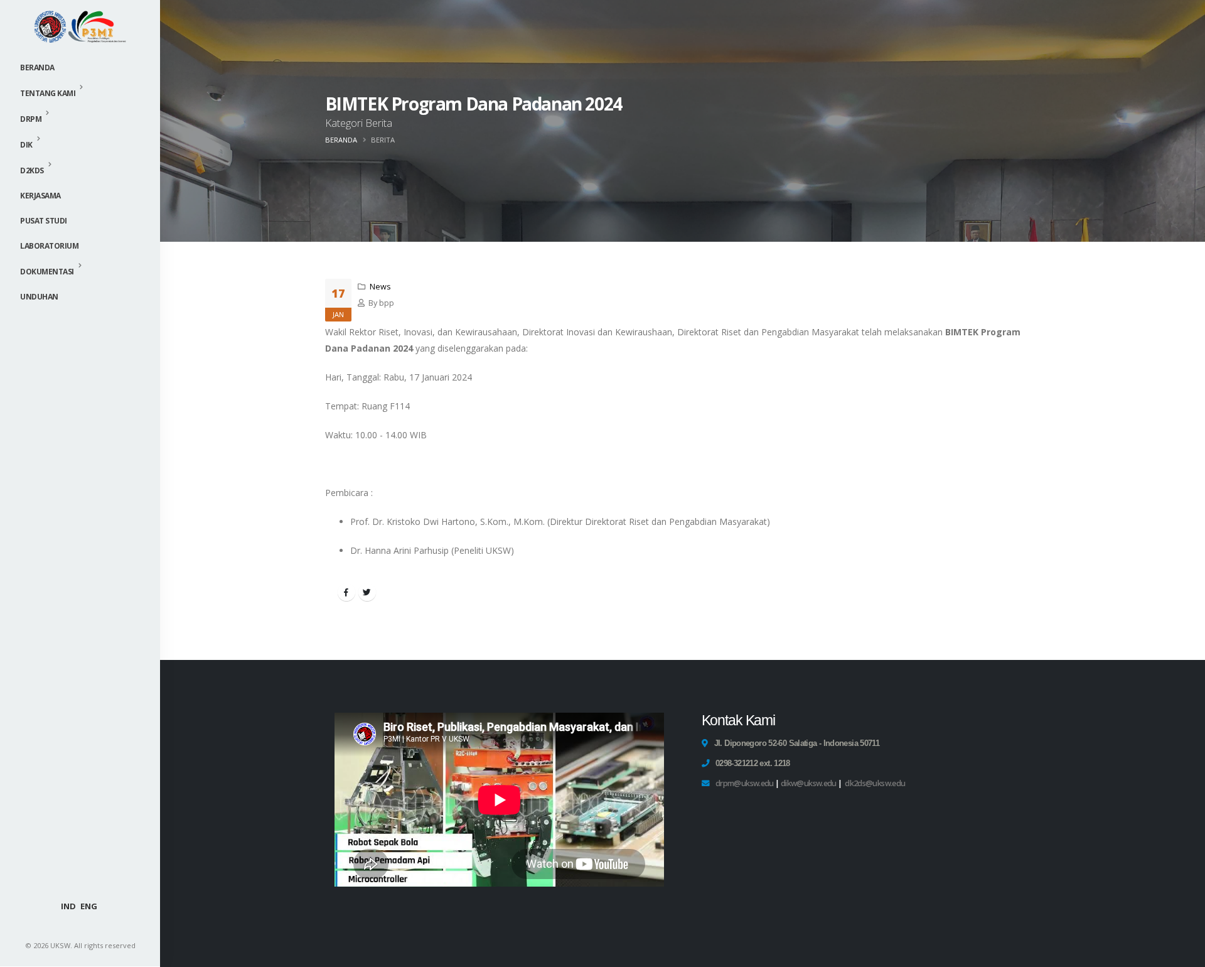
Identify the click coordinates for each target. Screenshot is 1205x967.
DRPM (30, 119)
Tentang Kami (47, 93)
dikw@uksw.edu (809, 783)
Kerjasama (40, 195)
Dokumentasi (47, 271)
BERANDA (341, 139)
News (380, 286)
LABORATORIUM (49, 245)
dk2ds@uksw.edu (875, 783)
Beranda (37, 67)
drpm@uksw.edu (744, 783)
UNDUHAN (39, 296)
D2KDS (32, 170)
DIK (26, 144)
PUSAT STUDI (43, 220)
